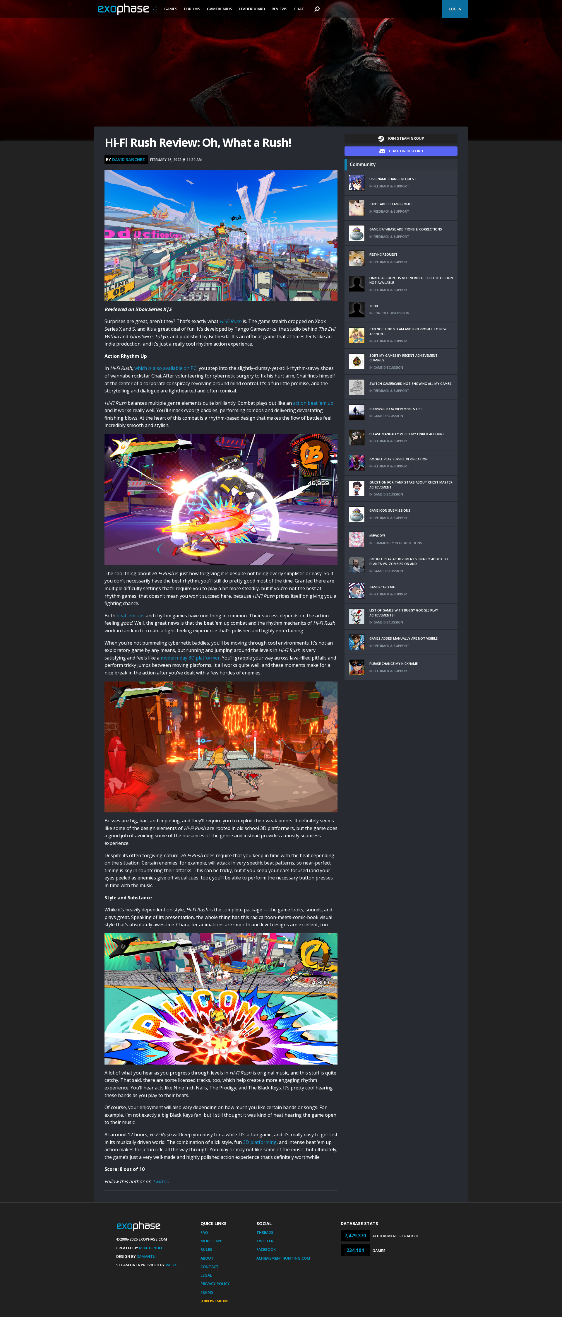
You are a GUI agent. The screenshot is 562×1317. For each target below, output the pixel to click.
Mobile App (211, 1240)
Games (170, 8)
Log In (455, 8)
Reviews (279, 8)
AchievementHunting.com (283, 1258)
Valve (171, 1265)
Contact (210, 1266)
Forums (192, 8)
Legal (206, 1275)
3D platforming (260, 1142)
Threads (264, 1232)
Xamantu (146, 1256)
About (207, 1258)
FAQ (204, 1232)
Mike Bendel (151, 1248)
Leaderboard (252, 8)
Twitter (160, 1181)
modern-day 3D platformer (190, 658)
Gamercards (219, 8)
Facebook (266, 1249)
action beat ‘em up (313, 403)
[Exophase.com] (127, 9)
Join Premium (214, 1301)
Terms (207, 1292)
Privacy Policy (215, 1283)
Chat (299, 8)
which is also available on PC (165, 368)
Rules (206, 1249)
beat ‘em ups (130, 615)
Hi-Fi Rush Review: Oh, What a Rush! (197, 142)
